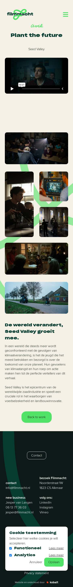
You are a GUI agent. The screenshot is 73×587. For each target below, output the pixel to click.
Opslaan (54, 562)
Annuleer (35, 562)
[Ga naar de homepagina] (20, 14)
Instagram (46, 507)
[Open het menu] (65, 14)
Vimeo (44, 512)
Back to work (37, 417)
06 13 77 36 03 (16, 507)
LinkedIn (46, 502)
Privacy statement (36, 573)
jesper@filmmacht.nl (19, 512)
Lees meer (56, 548)
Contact (36, 455)
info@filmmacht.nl (18, 487)
